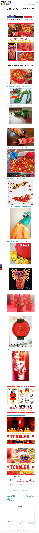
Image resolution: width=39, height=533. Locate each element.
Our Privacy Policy (19, 530)
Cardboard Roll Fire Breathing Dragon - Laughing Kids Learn (19, 206)
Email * (21, 521)
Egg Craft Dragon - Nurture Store (13, 105)
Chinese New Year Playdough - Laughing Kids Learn (17, 241)
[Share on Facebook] (1, 266)
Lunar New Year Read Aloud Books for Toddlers (16, 415)
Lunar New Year (25, 490)
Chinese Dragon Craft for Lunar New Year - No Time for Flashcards (19, 86)
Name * (9, 521)
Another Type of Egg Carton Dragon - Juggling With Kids (17, 125)
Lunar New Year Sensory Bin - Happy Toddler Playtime (17, 147)
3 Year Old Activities (14, 490)
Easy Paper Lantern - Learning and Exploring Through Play (18, 349)
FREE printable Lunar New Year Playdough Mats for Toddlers (19, 383)
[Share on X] (1, 267)
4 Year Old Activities (19, 490)
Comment (8, 509)
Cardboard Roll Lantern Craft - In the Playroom (16, 292)
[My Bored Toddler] (6, 3)
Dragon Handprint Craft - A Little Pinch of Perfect (16, 178)
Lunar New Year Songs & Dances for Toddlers (16, 445)
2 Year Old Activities (9, 490)
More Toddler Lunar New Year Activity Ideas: (18, 382)
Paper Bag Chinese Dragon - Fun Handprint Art (16, 265)
